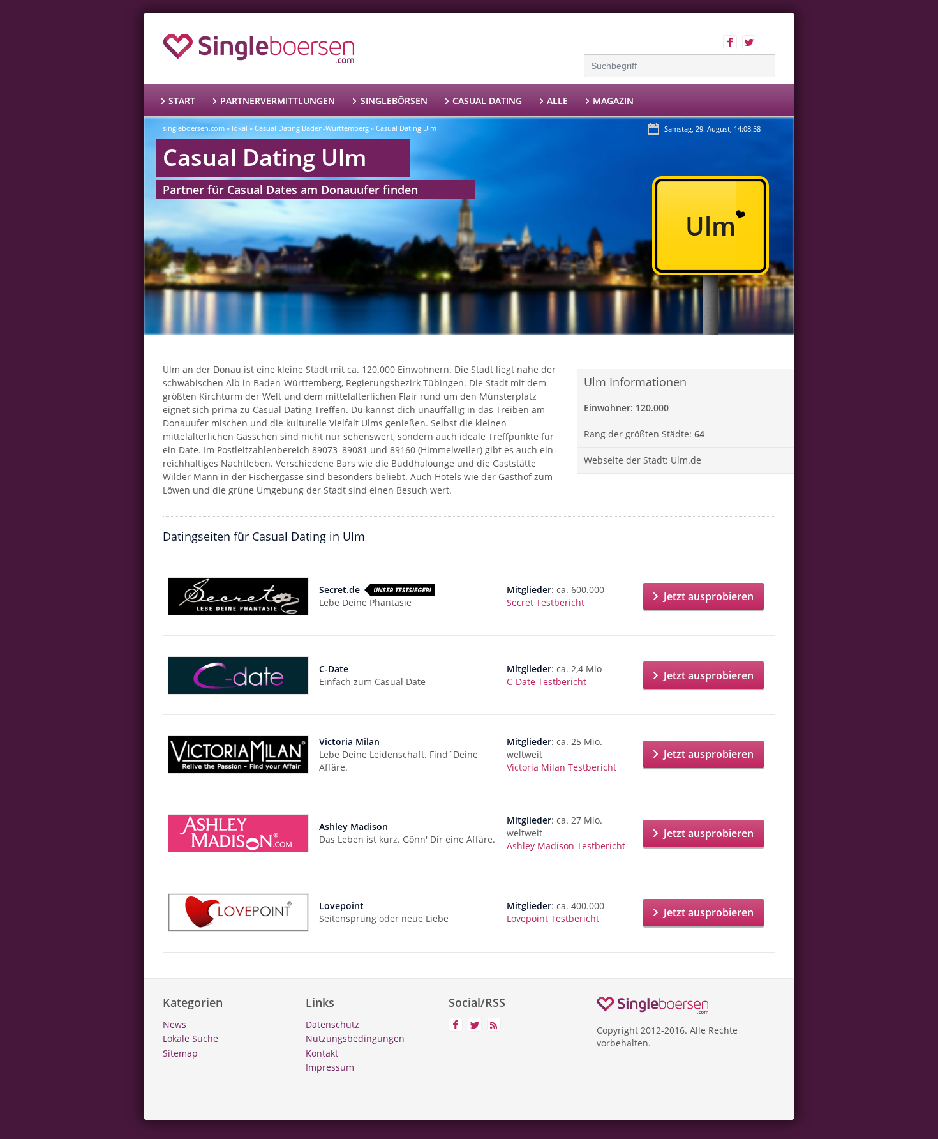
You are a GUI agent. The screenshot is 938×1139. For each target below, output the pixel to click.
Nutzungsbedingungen (355, 1038)
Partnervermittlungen (277, 100)
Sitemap (180, 1053)
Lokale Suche (190, 1038)
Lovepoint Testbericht (553, 918)
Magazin (613, 100)
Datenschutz (332, 1024)
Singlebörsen (394, 100)
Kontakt (322, 1053)
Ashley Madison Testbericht (566, 846)
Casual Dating (487, 100)
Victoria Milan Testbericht (561, 767)
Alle (557, 100)
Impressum (330, 1067)
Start (181, 100)
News (174, 1024)
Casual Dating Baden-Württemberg (312, 128)
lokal (240, 128)
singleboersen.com (194, 128)
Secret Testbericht (545, 602)
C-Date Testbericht (546, 681)
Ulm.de (686, 460)
